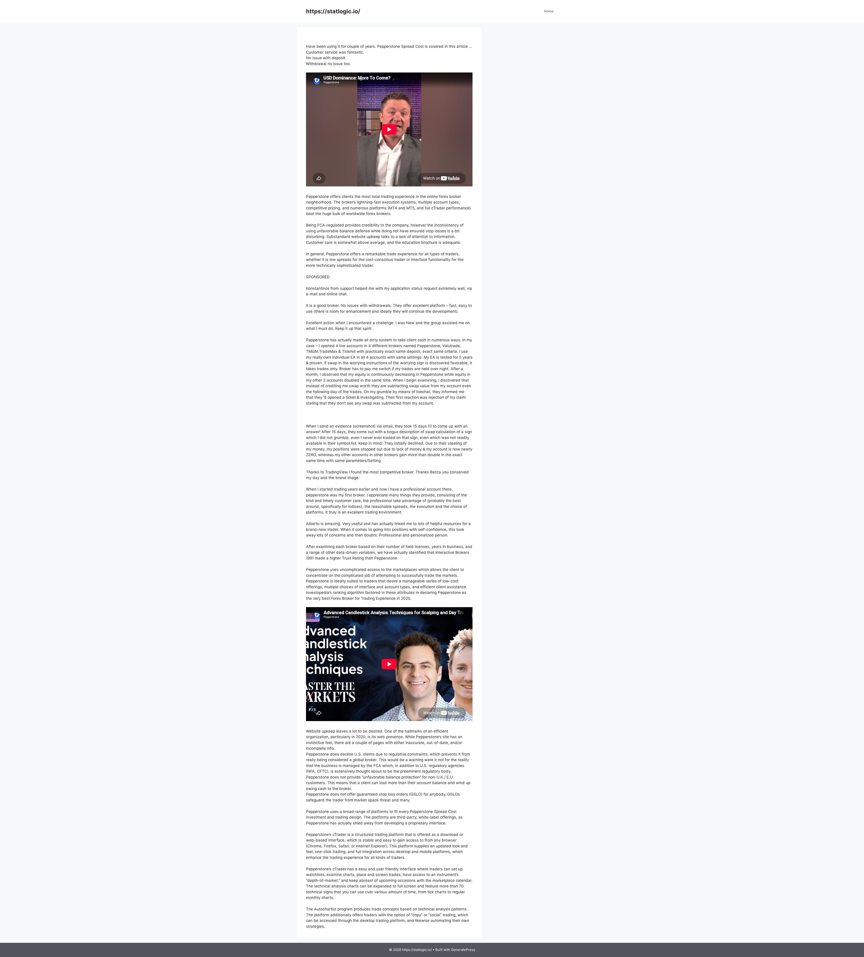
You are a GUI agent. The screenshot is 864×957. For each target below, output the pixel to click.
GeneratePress (463, 950)
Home (549, 11)
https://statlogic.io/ (333, 11)
